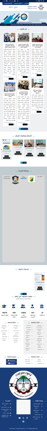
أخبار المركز (39, 75)
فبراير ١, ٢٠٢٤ (29, 150)
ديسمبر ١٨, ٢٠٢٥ (20, 122)
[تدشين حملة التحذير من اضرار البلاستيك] (18, 143)
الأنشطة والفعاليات (41, 155)
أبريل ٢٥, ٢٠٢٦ (6, 77)
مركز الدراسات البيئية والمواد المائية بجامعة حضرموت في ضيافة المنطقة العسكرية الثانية (28, 25)
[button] (43, 1)
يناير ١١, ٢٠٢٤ (17, 149)
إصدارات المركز (40, 289)
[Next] (2, 23)
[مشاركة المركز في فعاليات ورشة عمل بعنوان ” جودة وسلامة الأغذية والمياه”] (23, 85)
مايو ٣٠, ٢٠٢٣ (39, 284)
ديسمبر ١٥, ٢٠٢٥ (7, 122)
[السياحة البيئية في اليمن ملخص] (39, 277)
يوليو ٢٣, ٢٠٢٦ (20, 75)
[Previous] (1, 23)
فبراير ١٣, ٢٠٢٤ (40, 150)
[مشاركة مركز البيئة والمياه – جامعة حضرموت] (37, 83)
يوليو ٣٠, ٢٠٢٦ (34, 73)
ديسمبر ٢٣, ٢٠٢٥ (35, 110)
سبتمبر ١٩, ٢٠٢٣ (6, 153)
